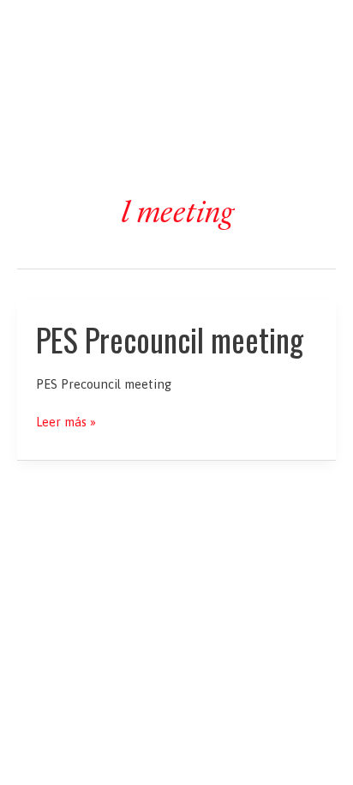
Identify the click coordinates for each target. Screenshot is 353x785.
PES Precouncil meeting (169, 339)
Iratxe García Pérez (177, 29)
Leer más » (66, 423)
